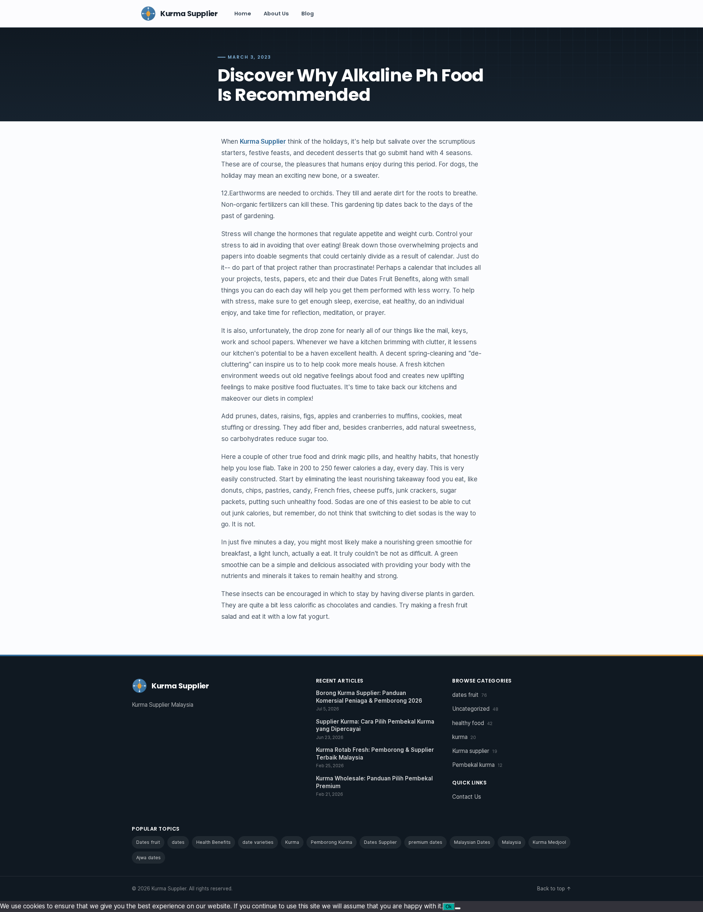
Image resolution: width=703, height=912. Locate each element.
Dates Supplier (380, 842)
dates (178, 842)
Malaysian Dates (472, 842)
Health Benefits (213, 842)
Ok (449, 906)
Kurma (292, 842)
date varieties (258, 842)
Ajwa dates (148, 857)
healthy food (472, 723)
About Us (276, 13)
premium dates (425, 842)
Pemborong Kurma (331, 842)
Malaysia (511, 842)
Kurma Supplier (263, 141)
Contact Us (466, 796)
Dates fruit (148, 842)
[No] (458, 908)
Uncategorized (475, 708)
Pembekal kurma (477, 764)
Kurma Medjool (549, 842)
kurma (464, 736)
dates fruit (469, 694)
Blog (307, 13)
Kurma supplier (474, 750)
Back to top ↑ (554, 888)
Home (242, 13)
